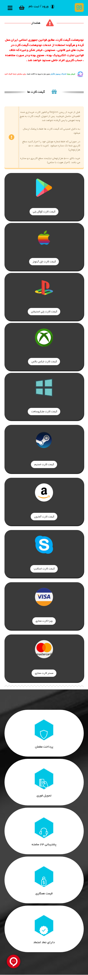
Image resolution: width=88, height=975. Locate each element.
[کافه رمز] (78, 7)
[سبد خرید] (22, 7)
